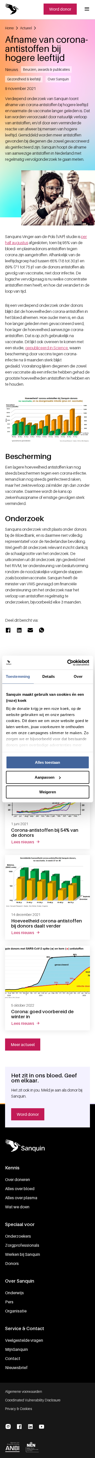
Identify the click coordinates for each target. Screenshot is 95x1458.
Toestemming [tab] (18, 676)
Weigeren (47, 792)
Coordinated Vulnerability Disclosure (33, 1400)
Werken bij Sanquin (22, 1254)
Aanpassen (44, 777)
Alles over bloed (19, 1188)
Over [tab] (78, 676)
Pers (9, 1301)
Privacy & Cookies (18, 1408)
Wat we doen (17, 1206)
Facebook (19, 1427)
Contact (12, 1358)
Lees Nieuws (28, 841)
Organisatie (16, 1310)
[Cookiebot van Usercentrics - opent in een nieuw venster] (67, 662)
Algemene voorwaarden (23, 1391)
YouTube (42, 1427)
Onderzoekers (18, 1236)
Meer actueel (23, 1044)
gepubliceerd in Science (46, 347)
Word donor (60, 9)
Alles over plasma (21, 1197)
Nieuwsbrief (16, 1367)
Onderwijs (14, 1292)
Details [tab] (48, 676)
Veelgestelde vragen (24, 1340)
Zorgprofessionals (22, 1245)
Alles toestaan (47, 762)
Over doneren (17, 1179)
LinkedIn (30, 1427)
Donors (12, 1263)
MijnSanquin (16, 1349)
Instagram (8, 1427)
